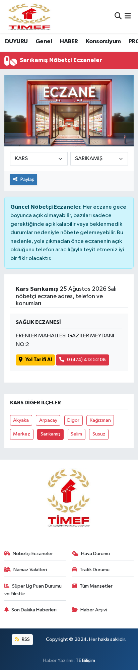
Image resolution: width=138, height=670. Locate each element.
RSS (25, 639)
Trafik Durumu (95, 569)
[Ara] (118, 16)
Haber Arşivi (93, 609)
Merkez (21, 434)
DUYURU (16, 42)
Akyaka (21, 420)
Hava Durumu (95, 553)
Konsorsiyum (103, 42)
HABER (69, 42)
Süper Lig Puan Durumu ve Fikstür (33, 590)
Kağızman (100, 420)
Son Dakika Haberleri (34, 609)
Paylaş (27, 179)
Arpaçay (48, 420)
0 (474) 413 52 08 (86, 359)
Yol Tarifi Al (38, 359)
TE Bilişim (85, 660)
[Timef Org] (29, 16)
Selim (76, 434)
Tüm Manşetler (96, 586)
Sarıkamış (51, 434)
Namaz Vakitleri (30, 569)
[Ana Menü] (128, 16)
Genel (44, 42)
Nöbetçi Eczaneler (33, 553)
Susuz (99, 434)
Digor (73, 420)
